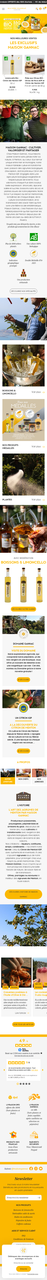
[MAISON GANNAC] (17, 9)
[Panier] (44, 9)
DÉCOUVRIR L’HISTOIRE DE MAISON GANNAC (23, 894)
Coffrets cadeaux (23, 1224)
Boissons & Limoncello (23, 1210)
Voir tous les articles (23, 1024)
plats (5, 987)
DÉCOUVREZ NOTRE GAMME (23, 609)
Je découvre (23, 679)
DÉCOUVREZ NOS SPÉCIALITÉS (23, 291)
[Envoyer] (39, 1197)
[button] (3, 9)
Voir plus (36, 392)
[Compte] (40, 9)
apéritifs (38, 984)
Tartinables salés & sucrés (23, 1213)
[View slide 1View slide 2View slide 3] (23, 23)
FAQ (23, 1235)
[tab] (8, 776)
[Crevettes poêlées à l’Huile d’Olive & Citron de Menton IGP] (16, 973)
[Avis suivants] (42, 1070)
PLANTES (7, 500)
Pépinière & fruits (23, 1220)
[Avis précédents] (4, 1070)
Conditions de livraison (23, 1239)
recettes (14, 987)
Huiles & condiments (23, 1217)
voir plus (34, 1070)
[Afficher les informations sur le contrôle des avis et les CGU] (41, 1053)
